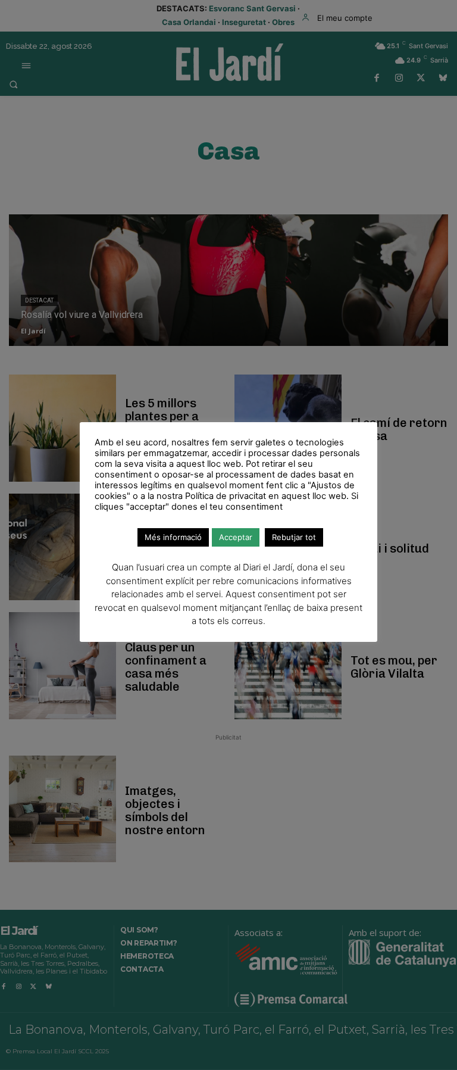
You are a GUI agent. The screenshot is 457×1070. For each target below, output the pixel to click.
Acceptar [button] (235, 537)
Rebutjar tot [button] (294, 537)
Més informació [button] (173, 537)
